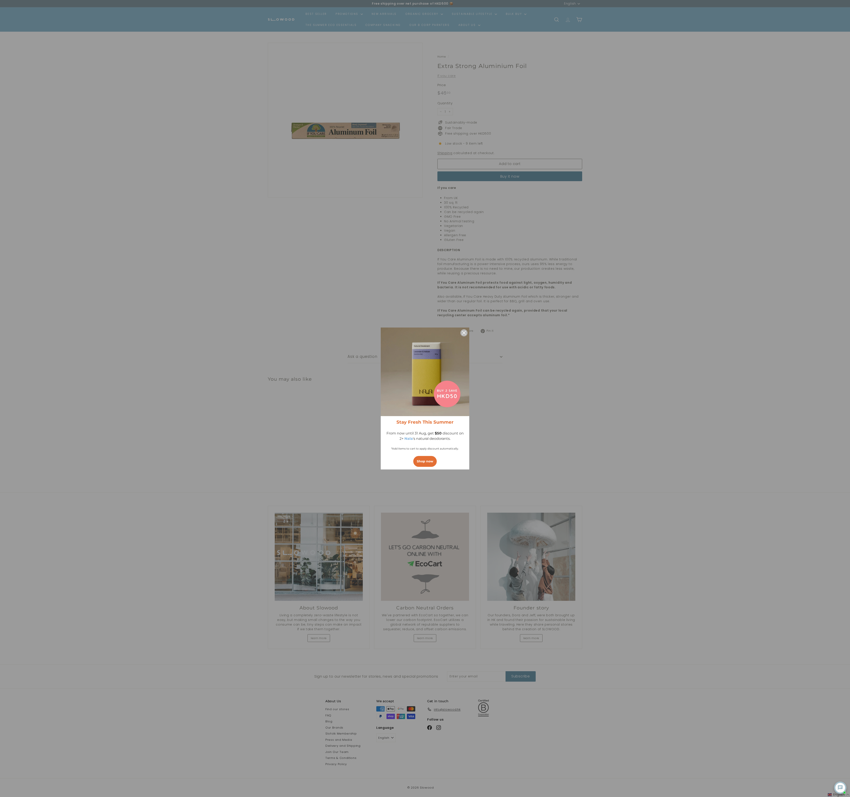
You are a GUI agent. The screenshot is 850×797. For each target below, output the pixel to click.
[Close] (464, 333)
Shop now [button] (425, 461)
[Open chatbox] (840, 787)
